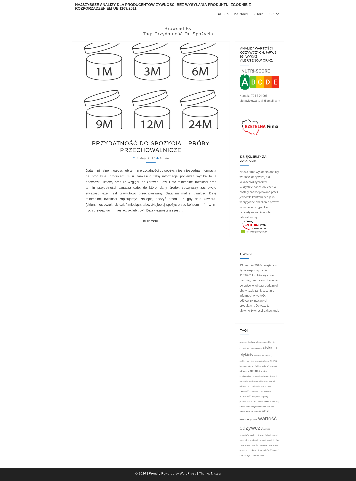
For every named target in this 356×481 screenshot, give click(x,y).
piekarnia (256, 386)
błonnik (271, 342)
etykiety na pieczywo (249, 361)
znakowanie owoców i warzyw (253, 445)
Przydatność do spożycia (251, 396)
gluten (266, 361)
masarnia (244, 381)
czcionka (244, 348)
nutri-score (253, 381)
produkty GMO (265, 391)
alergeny (243, 342)
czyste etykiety (255, 348)
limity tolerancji (269, 376)
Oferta (223, 13)
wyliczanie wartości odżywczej (264, 435)
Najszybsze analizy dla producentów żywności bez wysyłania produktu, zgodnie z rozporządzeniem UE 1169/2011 (163, 6)
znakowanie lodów (270, 440)
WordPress (188, 473)
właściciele (244, 440)
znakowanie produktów (259, 450)
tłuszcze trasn (252, 411)
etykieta (270, 347)
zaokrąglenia (255, 440)
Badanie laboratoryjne (258, 342)
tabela (242, 411)
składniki (259, 401)
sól (272, 406)
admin (164, 158)
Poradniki (241, 13)
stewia (242, 406)
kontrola (255, 370)
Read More (152, 221)
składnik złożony (271, 401)
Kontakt (275, 13)
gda (261, 361)
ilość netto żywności (249, 366)
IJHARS (273, 361)
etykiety (246, 354)
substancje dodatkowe (256, 406)
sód (268, 406)
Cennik (258, 13)
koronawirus (257, 376)
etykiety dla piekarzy (263, 355)
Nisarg (216, 473)
